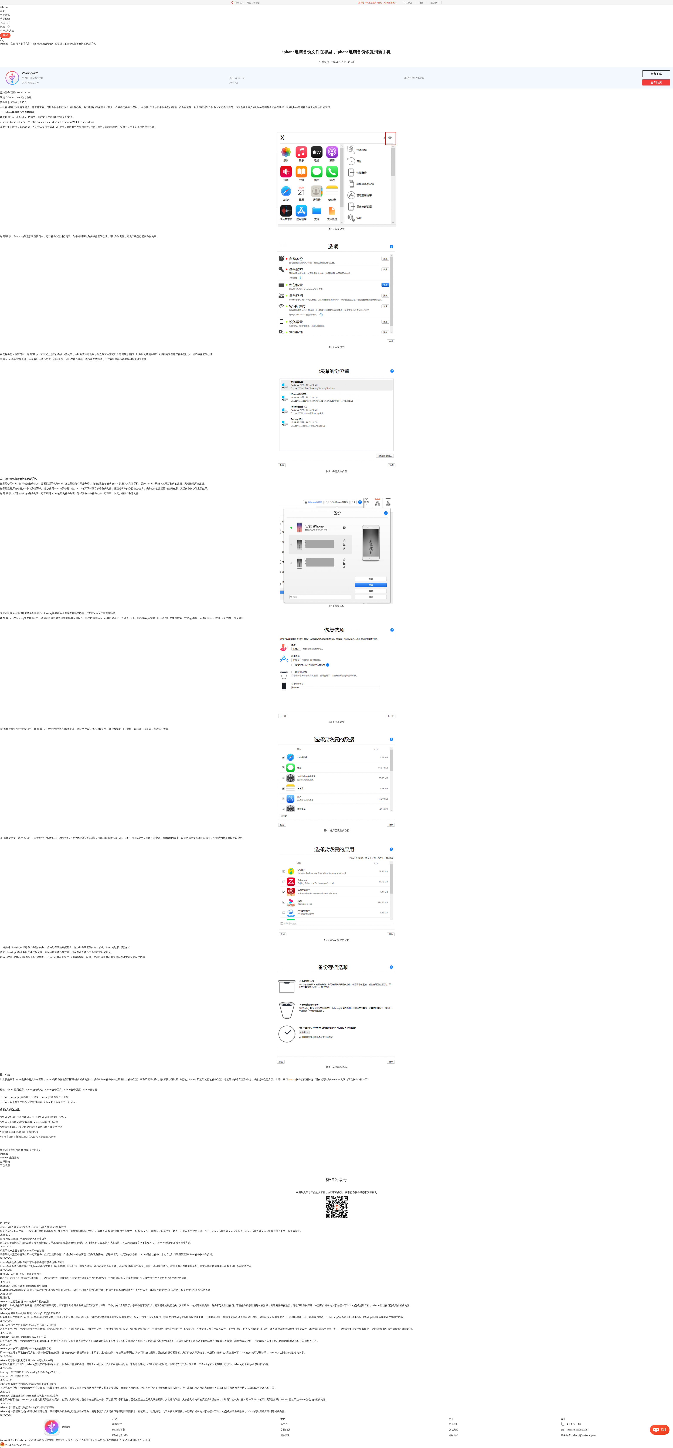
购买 (5, 35)
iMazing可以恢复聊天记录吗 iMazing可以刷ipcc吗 (26, 1360)
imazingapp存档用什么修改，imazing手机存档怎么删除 (39, 1097)
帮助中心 (5, 26)
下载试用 (5, 1165)
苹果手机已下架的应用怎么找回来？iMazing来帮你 (28, 1136)
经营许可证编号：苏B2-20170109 (73, 1440)
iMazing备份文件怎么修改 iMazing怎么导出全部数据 (28, 1325)
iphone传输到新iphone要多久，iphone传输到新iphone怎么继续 (33, 1227)
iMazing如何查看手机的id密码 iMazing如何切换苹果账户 (30, 1313)
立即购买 (656, 82)
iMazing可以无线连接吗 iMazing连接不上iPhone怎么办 (29, 1395)
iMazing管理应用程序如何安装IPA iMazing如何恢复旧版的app (33, 1117)
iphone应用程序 (15, 1089)
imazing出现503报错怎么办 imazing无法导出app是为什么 (30, 1372)
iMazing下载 (118, 1429)
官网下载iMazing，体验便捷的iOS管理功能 (23, 1238)
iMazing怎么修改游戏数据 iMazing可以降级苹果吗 (27, 1407)
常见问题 (15, 1150)
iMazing (4, 7)
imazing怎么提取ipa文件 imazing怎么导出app (23, 1286)
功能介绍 (5, 19)
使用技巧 (26, 1150)
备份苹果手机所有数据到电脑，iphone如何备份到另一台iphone (43, 1102)
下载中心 (5, 23)
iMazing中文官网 (9, 43)
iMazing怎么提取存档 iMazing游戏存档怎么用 (24, 1301)
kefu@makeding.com (577, 1429)
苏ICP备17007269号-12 (17, 1445)
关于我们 (453, 1424)
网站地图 (453, 1435)
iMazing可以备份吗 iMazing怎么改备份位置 (23, 1337)
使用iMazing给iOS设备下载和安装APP (20, 1274)
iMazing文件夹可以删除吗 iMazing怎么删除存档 (25, 1348)
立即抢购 (5, 1161)
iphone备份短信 (34, 1089)
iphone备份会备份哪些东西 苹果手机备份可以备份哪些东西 (32, 1262)
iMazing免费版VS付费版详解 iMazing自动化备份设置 (29, 1122)
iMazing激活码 (120, 1435)
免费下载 (656, 73)
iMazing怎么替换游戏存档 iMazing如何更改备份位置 (28, 1384)
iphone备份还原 (72, 1089)
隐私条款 (453, 1429)
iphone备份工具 (53, 1089)
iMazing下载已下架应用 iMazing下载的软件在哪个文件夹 (31, 1127)
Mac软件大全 (7, 30)
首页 (2, 11)
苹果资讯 (5, 15)
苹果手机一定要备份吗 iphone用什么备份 (22, 1250)
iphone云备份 (90, 1089)
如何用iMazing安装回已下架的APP (19, 1132)
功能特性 (117, 1424)
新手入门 (25, 43)
